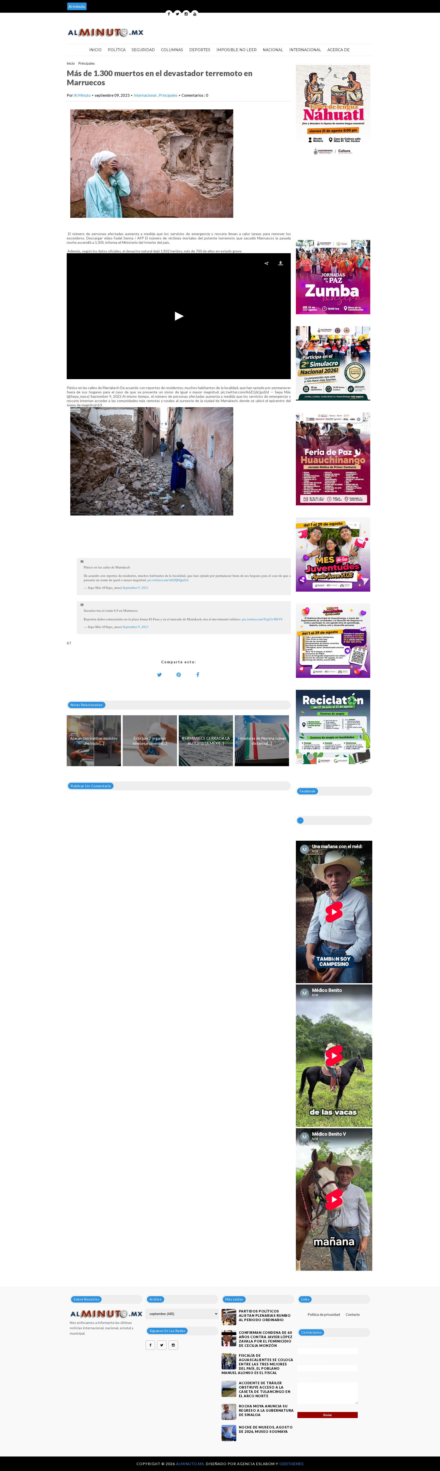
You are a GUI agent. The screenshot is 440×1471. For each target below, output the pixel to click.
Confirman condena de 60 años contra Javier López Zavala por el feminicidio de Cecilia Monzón (266, 1339)
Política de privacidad (324, 1314)
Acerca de (338, 50)
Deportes (199, 50)
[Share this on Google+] (178, 674)
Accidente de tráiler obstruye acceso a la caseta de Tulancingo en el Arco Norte (265, 1389)
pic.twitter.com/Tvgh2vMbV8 (262, 619)
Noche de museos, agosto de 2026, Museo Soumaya (266, 1429)
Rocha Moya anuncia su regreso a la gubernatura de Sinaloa (266, 1410)
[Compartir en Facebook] (197, 674)
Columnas (172, 50)
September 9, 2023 (135, 587)
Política (117, 50)
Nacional (273, 50)
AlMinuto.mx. (191, 1464)
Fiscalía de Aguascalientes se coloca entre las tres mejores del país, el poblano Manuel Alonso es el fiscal (257, 1364)
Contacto (353, 1314)
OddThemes (291, 1464)
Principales (86, 63)
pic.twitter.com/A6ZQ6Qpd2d (167, 580)
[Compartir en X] (159, 674)
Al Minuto (82, 95)
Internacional (305, 50)
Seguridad (143, 50)
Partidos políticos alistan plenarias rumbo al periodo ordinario (265, 1315)
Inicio (95, 50)
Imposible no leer (236, 50)
